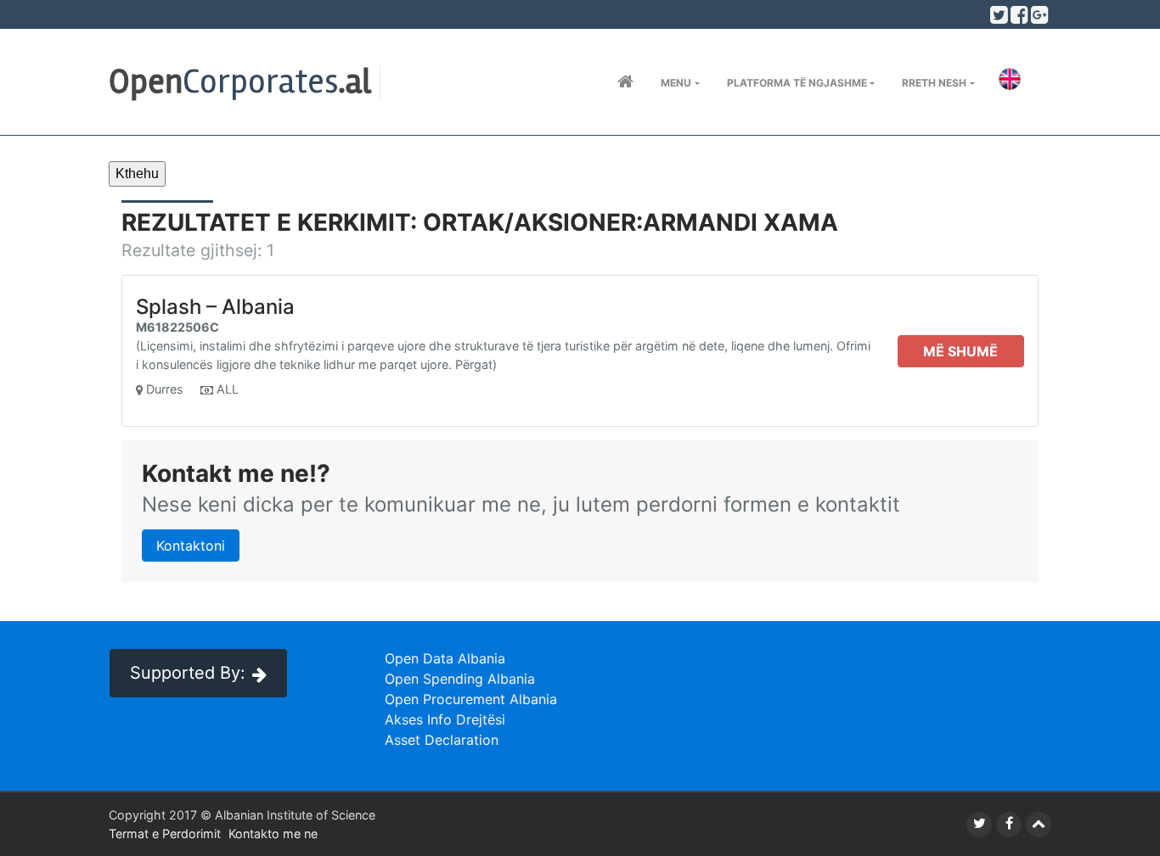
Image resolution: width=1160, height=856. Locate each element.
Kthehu (137, 173)
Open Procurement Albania (471, 699)
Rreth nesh (934, 82)
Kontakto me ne (273, 833)
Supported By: (187, 673)
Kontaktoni (190, 545)
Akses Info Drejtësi (445, 719)
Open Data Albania (445, 658)
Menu (676, 82)
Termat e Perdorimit (165, 833)
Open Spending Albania (460, 678)
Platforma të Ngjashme (797, 82)
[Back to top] (1038, 824)
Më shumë (960, 351)
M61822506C (177, 327)
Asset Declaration (441, 739)
